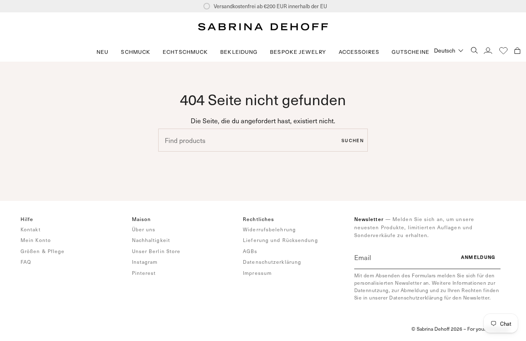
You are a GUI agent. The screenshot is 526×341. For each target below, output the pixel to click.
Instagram (145, 261)
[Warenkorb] (517, 50)
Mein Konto (36, 240)
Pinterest (144, 272)
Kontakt (31, 229)
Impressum (257, 272)
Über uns (144, 229)
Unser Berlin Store (156, 251)
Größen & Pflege (43, 251)
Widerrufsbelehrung (269, 229)
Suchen (352, 140)
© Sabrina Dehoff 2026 (436, 328)
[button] (136, 52)
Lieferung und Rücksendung (280, 240)
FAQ (26, 261)
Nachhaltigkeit (151, 240)
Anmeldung (478, 257)
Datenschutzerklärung (272, 261)
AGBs (250, 251)
